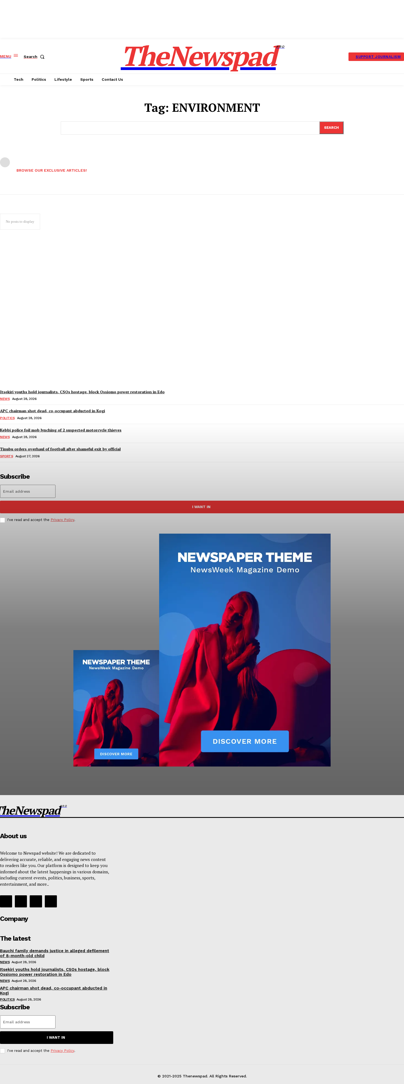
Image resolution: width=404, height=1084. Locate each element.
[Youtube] (51, 901)
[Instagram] (21, 901)
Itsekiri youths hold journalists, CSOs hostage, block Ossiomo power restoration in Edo (54, 972)
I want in (56, 1037)
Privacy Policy (62, 1051)
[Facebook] (6, 901)
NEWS (5, 962)
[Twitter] (36, 901)
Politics (7, 999)
